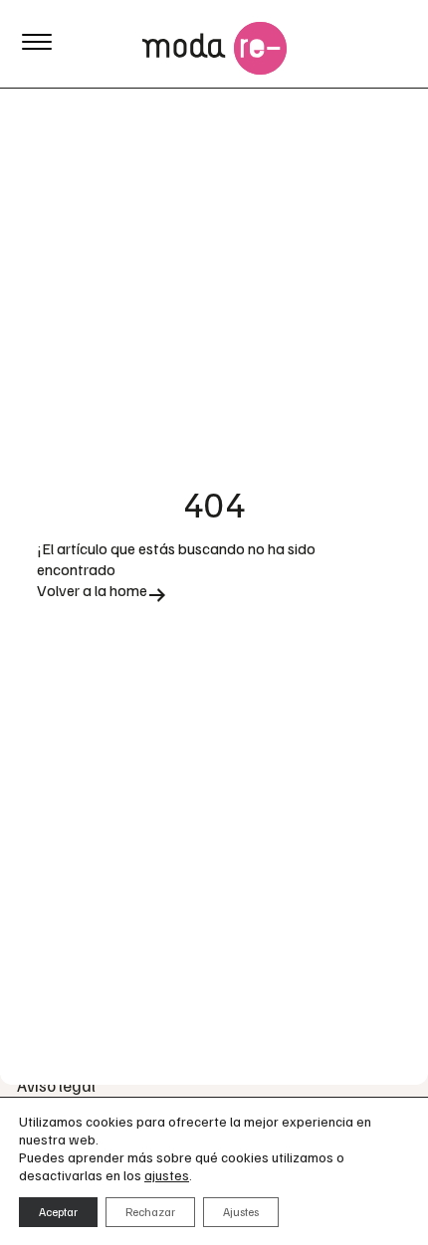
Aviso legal (56, 1085)
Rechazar (150, 1211)
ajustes (166, 1174)
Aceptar (58, 1211)
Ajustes (241, 1211)
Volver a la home (92, 590)
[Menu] (37, 40)
